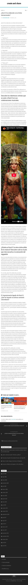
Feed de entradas (5, 562)
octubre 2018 (5, 511)
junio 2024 (4, 486)
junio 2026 (4, 473)
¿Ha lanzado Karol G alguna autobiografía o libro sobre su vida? (6, 407)
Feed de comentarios (6, 565)
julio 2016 (4, 542)
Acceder (4, 559)
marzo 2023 (4, 495)
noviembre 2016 (5, 536)
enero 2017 (4, 530)
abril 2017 (4, 523)
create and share (14, 3)
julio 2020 (4, 505)
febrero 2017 (5, 527)
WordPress (14, 580)
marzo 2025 (4, 480)
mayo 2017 (4, 520)
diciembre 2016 (5, 533)
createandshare (6, 17)
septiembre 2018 (5, 514)
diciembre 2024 (5, 483)
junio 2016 (4, 545)
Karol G (3, 10)
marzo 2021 (4, 501)
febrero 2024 (5, 489)
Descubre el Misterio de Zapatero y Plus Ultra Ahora (12, 464)
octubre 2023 (5, 492)
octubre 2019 (5, 508)
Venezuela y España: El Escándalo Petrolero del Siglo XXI (13, 458)
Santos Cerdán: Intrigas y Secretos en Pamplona (12, 461)
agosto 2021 (4, 498)
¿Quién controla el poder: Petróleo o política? (11, 454)
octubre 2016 (5, 539)
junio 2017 (4, 517)
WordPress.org (5, 568)
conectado (13, 419)
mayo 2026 (4, 476)
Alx (21, 580)
